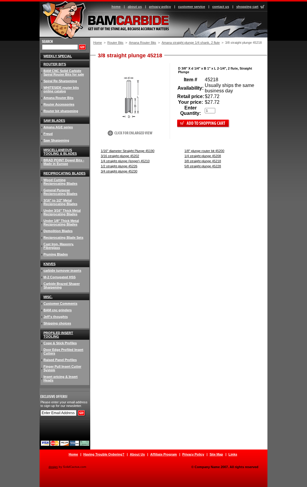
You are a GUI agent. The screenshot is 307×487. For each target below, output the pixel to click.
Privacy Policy (193, 454)
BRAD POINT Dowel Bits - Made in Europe (63, 162)
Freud (48, 134)
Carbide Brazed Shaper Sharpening (61, 285)
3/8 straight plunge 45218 (202, 161)
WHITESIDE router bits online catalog (61, 89)
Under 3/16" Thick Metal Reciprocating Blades (62, 212)
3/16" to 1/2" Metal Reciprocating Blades (60, 202)
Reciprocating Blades (64, 173)
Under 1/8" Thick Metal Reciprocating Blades (61, 222)
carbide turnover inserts (62, 270)
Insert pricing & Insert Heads (60, 378)
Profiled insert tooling (58, 334)
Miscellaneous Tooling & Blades (60, 151)
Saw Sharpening (56, 140)
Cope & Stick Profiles (60, 343)
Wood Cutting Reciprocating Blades (60, 181)
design (53, 466)
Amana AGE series (58, 127)
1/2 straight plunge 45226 (119, 166)
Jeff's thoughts (55, 316)
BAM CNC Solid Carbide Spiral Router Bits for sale (63, 72)
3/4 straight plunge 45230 (119, 171)
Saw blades (54, 120)
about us (135, 6)
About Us (137, 454)
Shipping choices (57, 323)
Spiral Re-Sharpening (60, 81)
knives (49, 264)
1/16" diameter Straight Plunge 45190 (127, 151)
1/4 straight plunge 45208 (202, 156)
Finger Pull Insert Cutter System (62, 368)
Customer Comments (60, 303)
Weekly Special (57, 56)
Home (97, 42)
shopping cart (247, 6)
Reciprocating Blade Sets (63, 237)
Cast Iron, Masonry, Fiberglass (58, 245)
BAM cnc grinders (57, 310)
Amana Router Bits (142, 42)
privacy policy (160, 6)
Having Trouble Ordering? (103, 454)
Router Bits (115, 42)
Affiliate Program (163, 454)
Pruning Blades (55, 254)
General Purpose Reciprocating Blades (60, 192)
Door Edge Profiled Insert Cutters (63, 351)
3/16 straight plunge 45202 (120, 156)
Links (232, 454)
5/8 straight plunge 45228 (202, 166)
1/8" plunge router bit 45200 (204, 151)
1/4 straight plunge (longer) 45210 (125, 161)
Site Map (216, 454)
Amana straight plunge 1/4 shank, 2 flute (191, 42)
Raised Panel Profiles (60, 360)
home (116, 6)
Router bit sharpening (60, 111)
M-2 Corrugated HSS (59, 277)
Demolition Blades (58, 231)
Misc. (47, 297)
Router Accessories (58, 104)
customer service (191, 6)
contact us (220, 6)
